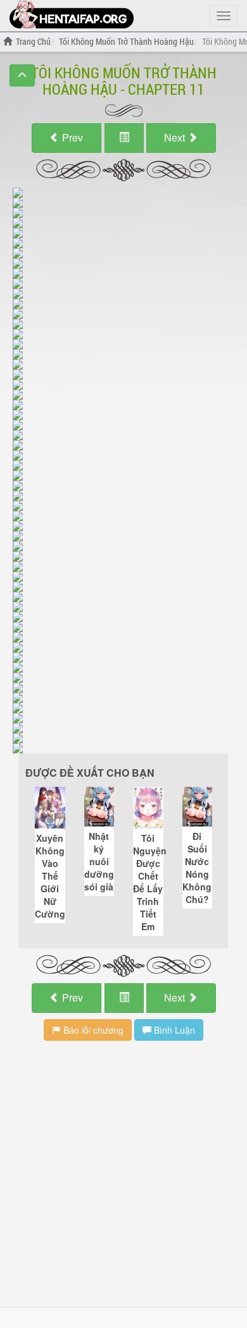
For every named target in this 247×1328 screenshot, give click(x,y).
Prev (71, 137)
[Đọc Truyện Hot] (72, 14)
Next (175, 137)
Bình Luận (173, 1030)
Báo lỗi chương (92, 1030)
